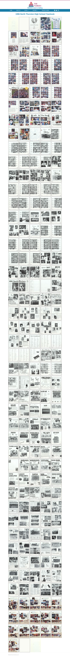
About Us (18, 10)
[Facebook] (55, 10)
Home (11, 10)
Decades (35, 10)
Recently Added (45, 10)
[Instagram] (58, 10)
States (25, 10)
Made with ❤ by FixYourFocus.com (13, 654)
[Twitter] (56, 10)
